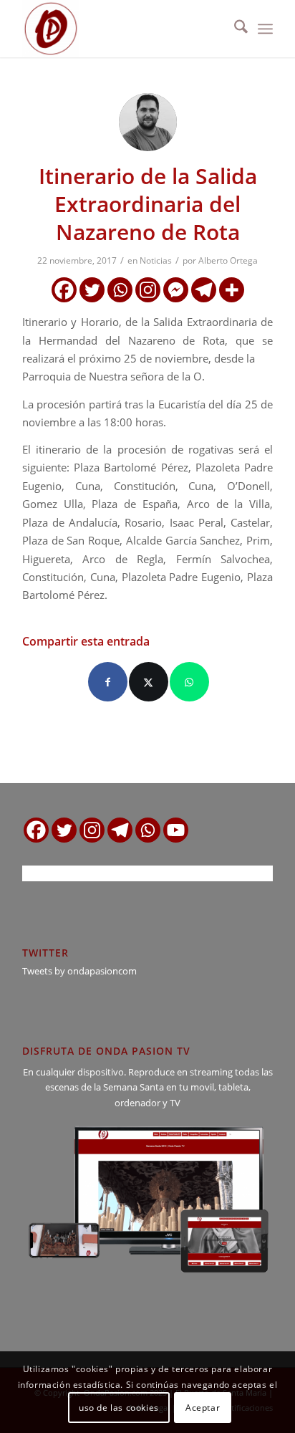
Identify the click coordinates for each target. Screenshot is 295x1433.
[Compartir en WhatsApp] (189, 681)
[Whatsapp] (119, 289)
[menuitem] (234, 28)
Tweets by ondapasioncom (79, 970)
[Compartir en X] (148, 681)
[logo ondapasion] (122, 28)
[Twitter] (92, 289)
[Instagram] (147, 289)
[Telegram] (203, 289)
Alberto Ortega (228, 260)
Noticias (156, 260)
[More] (231, 289)
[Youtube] (175, 830)
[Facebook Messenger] (175, 289)
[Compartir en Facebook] (107, 681)
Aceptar (202, 1407)
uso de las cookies (119, 1407)
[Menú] (265, 28)
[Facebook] (64, 289)
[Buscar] (234, 28)
